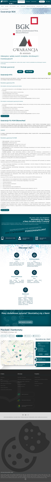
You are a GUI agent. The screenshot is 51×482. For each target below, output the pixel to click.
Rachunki (6, 6)
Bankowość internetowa (30, 6)
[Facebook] (9, 4)
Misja (1, 379)
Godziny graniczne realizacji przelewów (41, 379)
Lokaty (18, 6)
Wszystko (5, 336)
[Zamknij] (25, 479)
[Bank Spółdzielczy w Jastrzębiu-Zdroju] (4, 1)
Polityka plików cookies (21, 384)
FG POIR (29, 71)
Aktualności (28, 1)
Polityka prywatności (21, 386)
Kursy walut (37, 385)
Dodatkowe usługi (39, 6)
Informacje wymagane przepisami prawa (24, 379)
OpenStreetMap (31, 364)
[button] (14, 346)
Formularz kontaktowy (46, 354)
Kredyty (2, 6)
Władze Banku (3, 385)
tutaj (25, 477)
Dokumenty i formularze (22, 377)
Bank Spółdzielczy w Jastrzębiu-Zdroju (13, 417)
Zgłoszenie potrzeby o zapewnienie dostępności (23, 382)
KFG (20, 71)
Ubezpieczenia (22, 6)
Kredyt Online (33, 1)
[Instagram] (12, 4)
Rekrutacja (36, 381)
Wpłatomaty (37, 336)
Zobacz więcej (5, 116)
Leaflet (27, 364)
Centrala (12, 336)
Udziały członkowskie (4, 387)
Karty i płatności (13, 6)
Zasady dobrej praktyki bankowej (6, 389)
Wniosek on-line (37, 377)
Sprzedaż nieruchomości (39, 383)
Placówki (20, 336)
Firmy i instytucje (21, 1)
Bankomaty (28, 336)
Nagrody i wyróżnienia (4, 381)
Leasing (45, 6)
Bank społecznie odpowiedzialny (6, 383)
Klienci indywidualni (13, 1)
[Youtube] (11, 4)
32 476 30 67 (40, 365)
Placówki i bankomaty (41, 354)
